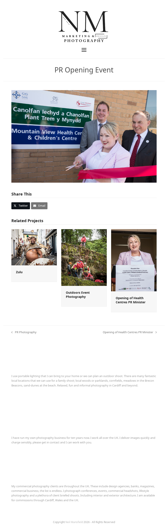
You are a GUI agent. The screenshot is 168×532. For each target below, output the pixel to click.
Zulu (19, 272)
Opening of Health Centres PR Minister (130, 300)
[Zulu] (34, 247)
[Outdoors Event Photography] (84, 257)
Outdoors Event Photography (78, 294)
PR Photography (24, 332)
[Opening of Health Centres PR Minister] (134, 260)
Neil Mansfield (74, 522)
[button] (84, 50)
